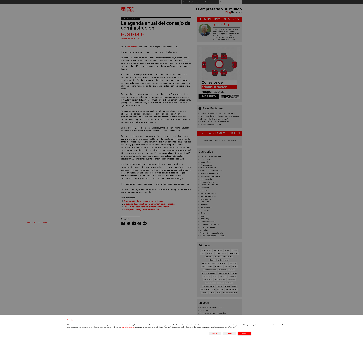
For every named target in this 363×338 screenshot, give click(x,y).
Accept (244, 333)
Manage (230, 333)
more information (128, 327)
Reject (215, 333)
